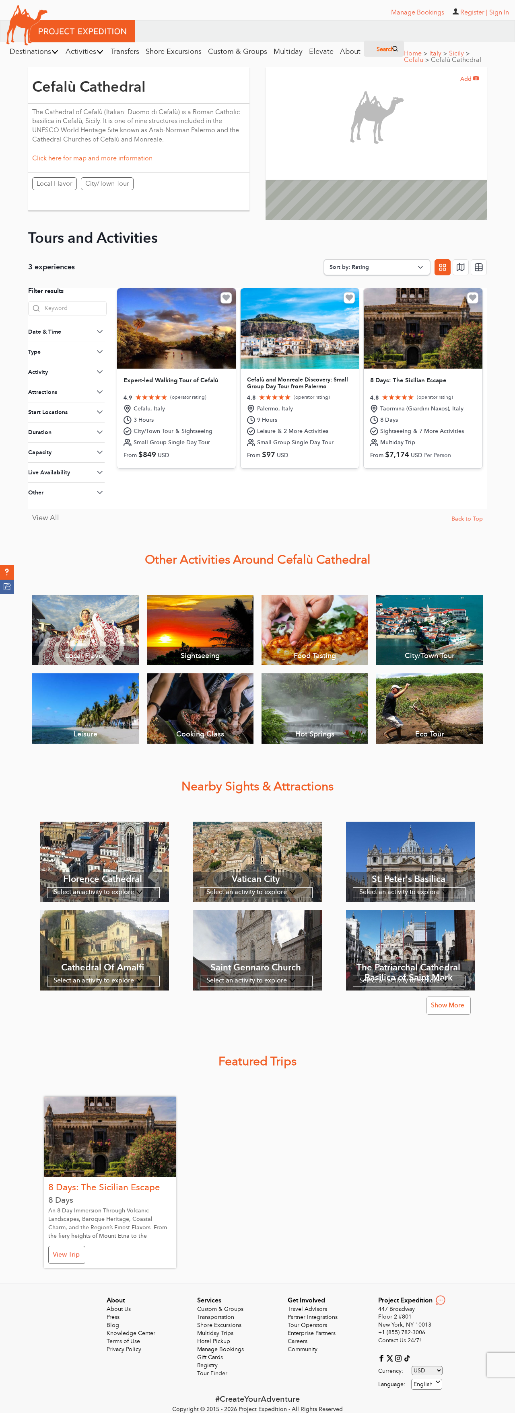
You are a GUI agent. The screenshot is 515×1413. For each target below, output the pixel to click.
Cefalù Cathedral (456, 59)
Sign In (499, 12)
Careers (297, 1341)
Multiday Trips (215, 1333)
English (423, 1384)
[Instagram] (399, 1358)
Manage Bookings (220, 1349)
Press (113, 1317)
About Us (119, 1309)
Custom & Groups (220, 1309)
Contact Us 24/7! (399, 1340)
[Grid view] (443, 267)
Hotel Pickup (213, 1341)
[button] (7, 572)
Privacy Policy (124, 1349)
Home (415, 53)
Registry (207, 1365)
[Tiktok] (407, 1358)
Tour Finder (212, 1373)
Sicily (459, 53)
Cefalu (416, 59)
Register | (474, 12)
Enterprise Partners (312, 1333)
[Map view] (461, 267)
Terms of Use (123, 1341)
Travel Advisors (307, 1309)
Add (469, 79)
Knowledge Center (131, 1333)
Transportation (215, 1317)
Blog (113, 1325)
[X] (391, 1358)
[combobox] (426, 1384)
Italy (438, 53)
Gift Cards (210, 1357)
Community (302, 1349)
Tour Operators (307, 1325)
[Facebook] (382, 1358)
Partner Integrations (313, 1317)
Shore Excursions (219, 1325)
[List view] (479, 267)
